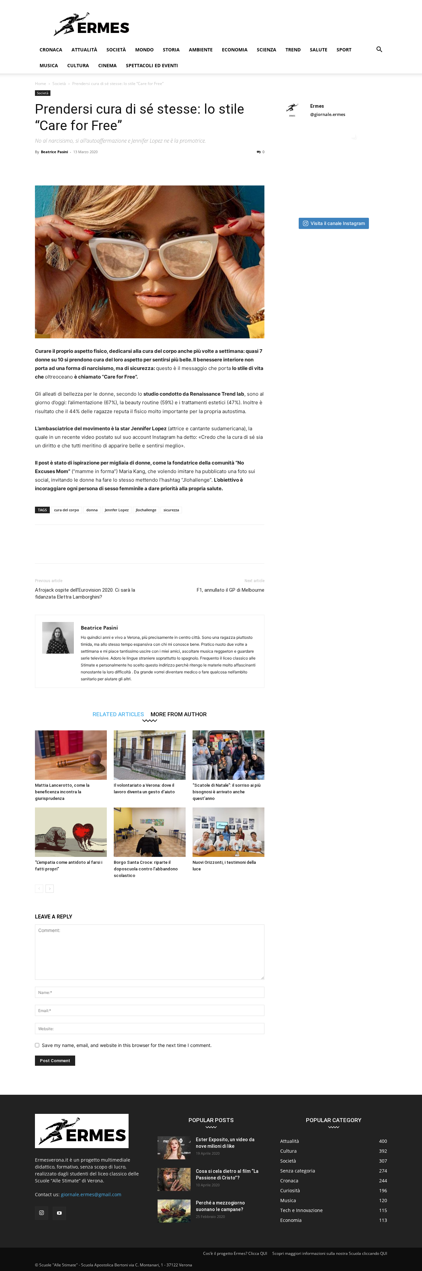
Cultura (78, 65)
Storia (171, 49)
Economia (235, 49)
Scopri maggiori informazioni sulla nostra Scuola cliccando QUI (329, 1253)
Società (116, 49)
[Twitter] (56, 166)
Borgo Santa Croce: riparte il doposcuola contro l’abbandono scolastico (146, 869)
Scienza (266, 49)
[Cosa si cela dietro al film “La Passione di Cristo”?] (174, 1179)
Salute (318, 49)
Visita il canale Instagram (338, 223)
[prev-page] (39, 889)
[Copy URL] (162, 166)
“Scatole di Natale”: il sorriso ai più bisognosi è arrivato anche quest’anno (226, 792)
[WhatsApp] (87, 166)
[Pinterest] (71, 166)
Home (40, 83)
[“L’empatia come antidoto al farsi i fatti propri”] (71, 832)
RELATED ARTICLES (118, 714)
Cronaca (51, 49)
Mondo (144, 49)
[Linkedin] (102, 166)
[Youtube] (59, 1213)
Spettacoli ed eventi (152, 65)
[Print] (132, 166)
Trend (293, 49)
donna (92, 509)
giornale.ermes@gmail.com (91, 1194)
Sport (344, 49)
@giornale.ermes (327, 114)
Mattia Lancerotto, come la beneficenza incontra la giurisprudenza (62, 792)
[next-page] (49, 889)
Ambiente (201, 49)
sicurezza (171, 509)
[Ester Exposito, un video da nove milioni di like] (174, 1147)
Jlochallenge (146, 509)
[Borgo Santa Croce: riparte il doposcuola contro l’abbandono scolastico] (150, 832)
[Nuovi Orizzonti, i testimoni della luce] (228, 832)
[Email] (117, 166)
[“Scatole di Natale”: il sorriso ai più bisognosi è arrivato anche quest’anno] (228, 755)
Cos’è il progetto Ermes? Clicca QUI (235, 1253)
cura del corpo (66, 509)
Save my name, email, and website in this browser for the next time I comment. (127, 1045)
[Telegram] (147, 166)
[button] (379, 50)
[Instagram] (41, 1213)
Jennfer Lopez (117, 509)
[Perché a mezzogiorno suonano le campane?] (174, 1211)
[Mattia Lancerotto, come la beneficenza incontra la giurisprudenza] (71, 755)
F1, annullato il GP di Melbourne (230, 590)
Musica (49, 65)
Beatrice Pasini (54, 151)
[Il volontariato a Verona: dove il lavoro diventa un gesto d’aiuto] (150, 755)
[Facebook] (41, 166)
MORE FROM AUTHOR (179, 714)
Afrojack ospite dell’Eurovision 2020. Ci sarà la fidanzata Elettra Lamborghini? (85, 593)
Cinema (107, 65)
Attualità (84, 49)
